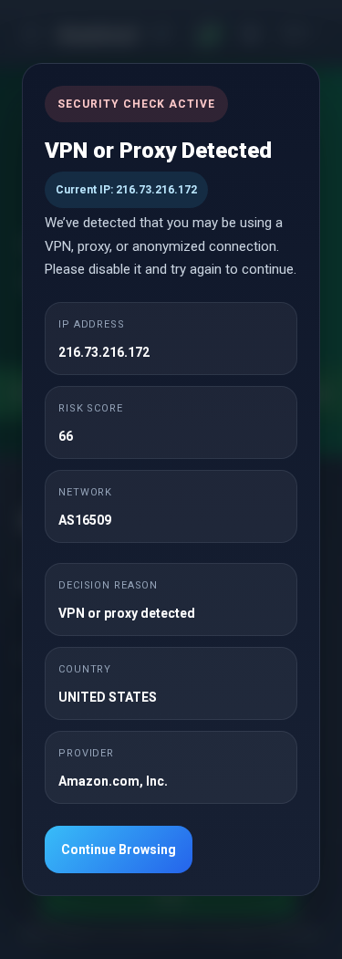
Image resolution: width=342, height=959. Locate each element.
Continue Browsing (118, 849)
